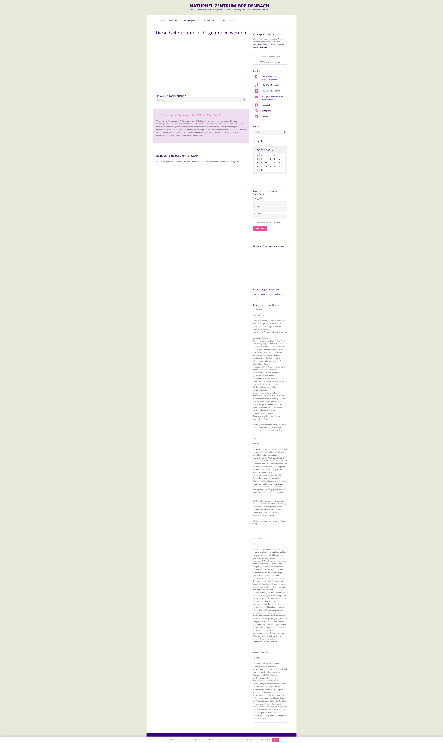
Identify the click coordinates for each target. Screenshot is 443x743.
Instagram (266, 110)
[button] (178, 20)
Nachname (257, 213)
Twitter (265, 116)
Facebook (266, 104)
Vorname (256, 206)
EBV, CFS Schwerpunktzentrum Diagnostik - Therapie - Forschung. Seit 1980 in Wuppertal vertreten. (229, 10)
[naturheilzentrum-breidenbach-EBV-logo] (179, 7)
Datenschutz (266, 740)
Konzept (263, 47)
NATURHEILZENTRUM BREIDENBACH (229, 6)
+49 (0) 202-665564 (270, 84)
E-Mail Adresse (259, 200)
